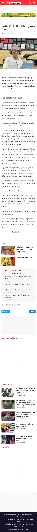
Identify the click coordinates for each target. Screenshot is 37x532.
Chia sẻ (32, 311)
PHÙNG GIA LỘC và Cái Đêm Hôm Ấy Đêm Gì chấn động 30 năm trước (25, 403)
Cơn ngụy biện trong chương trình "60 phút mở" (24, 438)
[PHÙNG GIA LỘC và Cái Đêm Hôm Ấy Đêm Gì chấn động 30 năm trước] (8, 404)
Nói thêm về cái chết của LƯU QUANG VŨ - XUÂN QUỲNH (25, 391)
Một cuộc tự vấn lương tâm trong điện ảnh (18, 290)
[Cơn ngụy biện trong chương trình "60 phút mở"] (8, 439)
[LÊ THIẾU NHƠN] (13, 2)
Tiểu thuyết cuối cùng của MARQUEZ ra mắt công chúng (24, 249)
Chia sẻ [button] (6, 311)
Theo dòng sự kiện (12, 270)
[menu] (3, 2)
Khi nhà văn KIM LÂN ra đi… (13, 274)
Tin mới (5, 447)
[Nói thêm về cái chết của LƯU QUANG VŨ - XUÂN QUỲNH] (8, 392)
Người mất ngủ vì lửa (24, 258)
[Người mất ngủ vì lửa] (8, 261)
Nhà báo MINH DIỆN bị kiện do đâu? (24, 425)
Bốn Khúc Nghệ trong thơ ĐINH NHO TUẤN (18, 284)
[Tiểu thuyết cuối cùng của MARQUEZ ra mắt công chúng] (8, 250)
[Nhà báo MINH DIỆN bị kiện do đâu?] (8, 427)
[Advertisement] (18, 502)
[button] (30, 2)
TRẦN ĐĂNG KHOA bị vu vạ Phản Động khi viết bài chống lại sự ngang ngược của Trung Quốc (25, 414)
